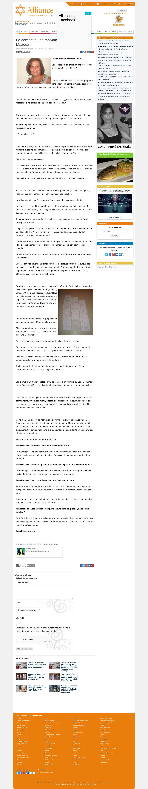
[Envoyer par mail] (120, 255)
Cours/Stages (104, 739)
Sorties (54, 31)
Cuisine (99, 31)
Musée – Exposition (22, 741)
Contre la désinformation (23, 720)
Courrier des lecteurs (22, 755)
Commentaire (22, 582)
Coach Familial (21, 725)
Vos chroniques (110, 31)
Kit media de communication (45, 772)
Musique (19, 762)
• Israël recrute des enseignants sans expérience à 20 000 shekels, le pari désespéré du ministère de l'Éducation (115, 60)
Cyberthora (20, 759)
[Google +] (113, 255)
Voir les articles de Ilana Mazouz (37, 551)
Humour (19, 750)
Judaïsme (34, 31)
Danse (19, 736)
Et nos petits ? (104, 762)
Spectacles (48, 736)
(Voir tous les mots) (21, 24)
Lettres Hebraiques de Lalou (108, 723)
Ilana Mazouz (53, 544)
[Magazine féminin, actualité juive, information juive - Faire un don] (119, 20)
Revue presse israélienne (107, 720)
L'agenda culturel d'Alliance (52, 734)
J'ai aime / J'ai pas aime (106, 753)
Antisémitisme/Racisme (24, 49)
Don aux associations (23, 757)
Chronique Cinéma (50, 743)
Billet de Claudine (49, 720)
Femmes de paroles (105, 732)
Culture (75, 741)
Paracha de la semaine (79, 757)
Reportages (76, 729)
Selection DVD (76, 743)
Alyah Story (76, 764)
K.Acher (19, 764)
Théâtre (75, 734)
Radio (102, 746)
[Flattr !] (123, 255)
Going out (47, 741)
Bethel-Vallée (48, 748)
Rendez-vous (104, 741)
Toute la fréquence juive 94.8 (108, 748)
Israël (46, 718)
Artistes (19, 746)
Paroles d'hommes (78, 732)
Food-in (102, 736)
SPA (74, 739)
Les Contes (48, 727)
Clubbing (75, 762)
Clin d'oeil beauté (105, 727)
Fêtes (101, 750)
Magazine (45, 31)
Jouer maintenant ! (115, 217)
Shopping (19, 739)
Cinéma (47, 757)
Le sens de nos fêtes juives (52, 723)
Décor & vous (104, 729)
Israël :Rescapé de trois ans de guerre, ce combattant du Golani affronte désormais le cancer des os (70, 677)
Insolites (47, 750)
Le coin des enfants (50, 746)
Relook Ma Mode (49, 729)
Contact (102, 755)
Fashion (102, 734)
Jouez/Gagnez (49, 764)
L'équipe (75, 755)
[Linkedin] (116, 255)
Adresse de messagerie (28, 610)
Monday (19, 748)
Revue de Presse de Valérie (80, 720)
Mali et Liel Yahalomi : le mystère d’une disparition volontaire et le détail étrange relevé (37, 665)
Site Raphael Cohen (50, 759)
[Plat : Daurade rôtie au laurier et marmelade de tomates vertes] (115, 182)
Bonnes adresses (125, 31)
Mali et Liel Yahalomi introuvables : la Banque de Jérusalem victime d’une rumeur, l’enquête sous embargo (69, 667)
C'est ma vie (76, 753)
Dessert (75, 750)
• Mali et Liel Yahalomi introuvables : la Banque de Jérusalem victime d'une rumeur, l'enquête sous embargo (115, 96)
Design (47, 762)
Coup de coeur (104, 743)
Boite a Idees (48, 753)
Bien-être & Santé (22, 729)
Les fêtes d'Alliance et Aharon (81, 723)
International (76, 718)
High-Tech (47, 732)
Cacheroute (48, 725)
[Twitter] (106, 255)
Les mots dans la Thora (79, 725)
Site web (20, 618)
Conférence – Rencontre (107, 759)
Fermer (88, 13)
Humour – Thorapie (22, 727)
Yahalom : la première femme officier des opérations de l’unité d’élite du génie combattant (69, 689)
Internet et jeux (77, 736)
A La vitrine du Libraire (79, 746)
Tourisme (47, 739)
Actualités (24, 31)
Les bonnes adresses (51, 755)
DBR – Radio (76, 748)
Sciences (19, 732)
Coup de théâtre (21, 743)
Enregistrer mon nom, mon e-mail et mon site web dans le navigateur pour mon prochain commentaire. (43, 629)
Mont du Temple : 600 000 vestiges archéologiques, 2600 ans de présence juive (37, 676)
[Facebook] (110, 255)
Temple (102, 725)
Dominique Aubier (77, 759)
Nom (19, 602)
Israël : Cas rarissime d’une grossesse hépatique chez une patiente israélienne (37, 688)
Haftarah (102, 757)
